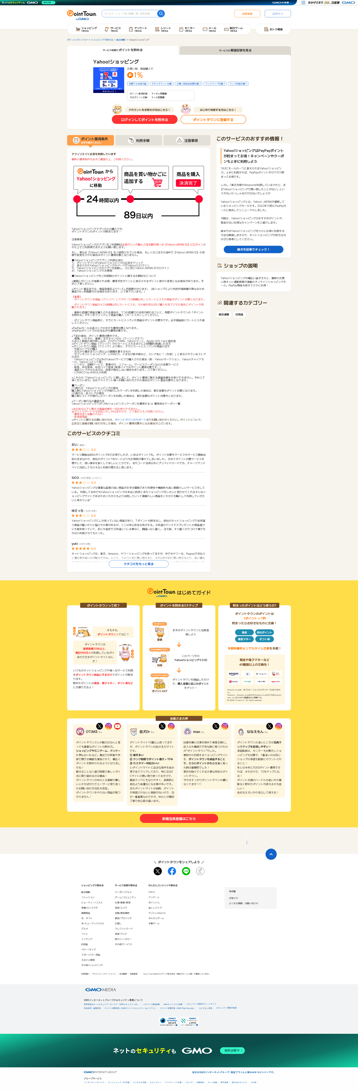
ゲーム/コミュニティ (125, 897)
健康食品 (85, 912)
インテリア (86, 938)
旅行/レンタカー (123, 938)
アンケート (154, 897)
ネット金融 (212, 1082)
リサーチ (189, 1082)
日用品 (239, 314)
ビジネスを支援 (139, 1082)
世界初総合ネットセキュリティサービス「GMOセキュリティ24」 (111, 1004)
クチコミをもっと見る (139, 564)
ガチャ (151, 892)
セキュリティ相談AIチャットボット (201, 1004)
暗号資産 (224, 1082)
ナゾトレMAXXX (157, 912)
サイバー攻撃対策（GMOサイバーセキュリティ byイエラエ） (130, 1008)
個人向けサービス (239, 1082)
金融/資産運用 (122, 912)
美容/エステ (121, 907)
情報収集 (200, 1082)
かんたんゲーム (156, 918)
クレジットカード (124, 928)
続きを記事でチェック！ (253, 249)
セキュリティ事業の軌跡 (226, 1008)
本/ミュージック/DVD (92, 923)
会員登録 (247, 13)
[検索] (161, 13)
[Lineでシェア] (186, 871)
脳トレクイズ (155, 907)
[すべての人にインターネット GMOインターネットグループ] (332, 2)
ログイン (278, 13)
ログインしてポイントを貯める (144, 119)
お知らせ (233, 897)
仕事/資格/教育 (123, 902)
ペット (84, 933)
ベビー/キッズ (88, 949)
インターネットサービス (94, 1082)
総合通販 (224, 314)
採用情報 (133, 973)
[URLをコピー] (200, 871)
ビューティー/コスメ (92, 902)
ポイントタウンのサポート (130, 419)
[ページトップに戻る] (271, 854)
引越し (118, 923)
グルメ (84, 928)
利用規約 (85, 973)
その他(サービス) (123, 944)
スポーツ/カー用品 (90, 954)
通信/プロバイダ (123, 918)
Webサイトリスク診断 (173, 1004)
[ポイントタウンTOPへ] (82, 15)
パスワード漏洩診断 (151, 1004)
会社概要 (123, 973)
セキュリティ (155, 1082)
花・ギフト (86, 918)
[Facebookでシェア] (172, 871)
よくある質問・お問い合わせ (243, 903)
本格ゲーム (154, 923)
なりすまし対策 (205, 1008)
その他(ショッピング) (92, 965)
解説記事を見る (235, 50)
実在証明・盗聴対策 (92, 1008)
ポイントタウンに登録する (213, 119)
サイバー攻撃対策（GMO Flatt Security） (177, 1008)
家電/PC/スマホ (89, 907)
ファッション (88, 897)
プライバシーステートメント (104, 973)
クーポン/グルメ (123, 892)
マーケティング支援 (173, 1082)
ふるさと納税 (88, 959)
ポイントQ (153, 902)
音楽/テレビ (121, 933)
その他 (253, 1082)
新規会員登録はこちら (179, 818)
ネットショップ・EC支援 (118, 1082)
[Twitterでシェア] (158, 871)
